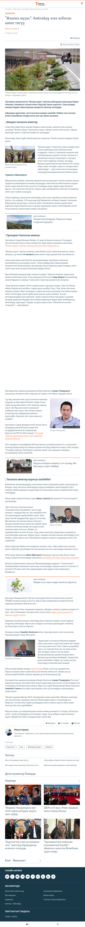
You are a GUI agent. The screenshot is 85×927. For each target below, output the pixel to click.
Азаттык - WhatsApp (13, 904)
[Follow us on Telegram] (22, 876)
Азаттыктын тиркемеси (52, 891)
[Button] (75, 38)
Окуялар (10, 780)
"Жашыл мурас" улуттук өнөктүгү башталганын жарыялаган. (32, 246)
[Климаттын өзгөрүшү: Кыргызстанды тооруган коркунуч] (19, 222)
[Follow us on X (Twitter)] (12, 876)
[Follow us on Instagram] (38, 876)
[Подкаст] (53, 876)
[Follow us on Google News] (28, 876)
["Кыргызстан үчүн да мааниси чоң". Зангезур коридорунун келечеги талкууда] (23, 829)
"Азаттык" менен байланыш (54, 900)
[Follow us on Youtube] (17, 876)
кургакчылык (37, 669)
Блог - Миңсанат (15, 860)
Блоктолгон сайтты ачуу (14, 891)
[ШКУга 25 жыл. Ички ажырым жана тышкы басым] (62, 795)
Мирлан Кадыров (12, 29)
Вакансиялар (48, 895)
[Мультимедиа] (27, 924)
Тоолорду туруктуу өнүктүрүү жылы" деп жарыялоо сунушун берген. (24, 436)
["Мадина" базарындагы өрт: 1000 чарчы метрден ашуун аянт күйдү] (23, 795)
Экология (10, 14)
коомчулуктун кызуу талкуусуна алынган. (60, 558)
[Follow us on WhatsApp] (43, 876)
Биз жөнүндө (10, 895)
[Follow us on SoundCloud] (33, 876)
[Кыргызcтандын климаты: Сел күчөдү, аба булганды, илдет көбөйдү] (19, 466)
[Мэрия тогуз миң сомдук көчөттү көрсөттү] (19, 585)
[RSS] (48, 876)
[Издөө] (57, 924)
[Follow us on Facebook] (7, 876)
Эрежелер (9, 900)
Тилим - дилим (11, 916)
